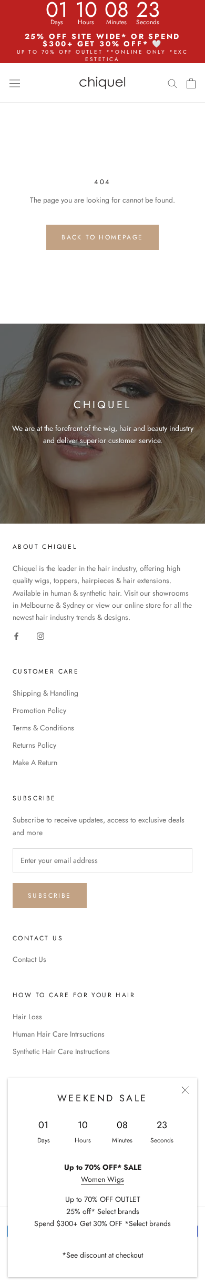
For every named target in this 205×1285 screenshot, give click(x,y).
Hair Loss (27, 1016)
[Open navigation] (14, 82)
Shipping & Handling (45, 693)
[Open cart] (191, 83)
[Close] (185, 1090)
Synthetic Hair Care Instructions (61, 1051)
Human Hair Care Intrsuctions (59, 1034)
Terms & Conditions (43, 727)
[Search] (172, 82)
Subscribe (49, 895)
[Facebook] (16, 635)
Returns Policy (34, 745)
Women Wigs (102, 1179)
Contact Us (29, 959)
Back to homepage (102, 237)
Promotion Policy (39, 710)
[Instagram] (40, 635)
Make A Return (35, 762)
